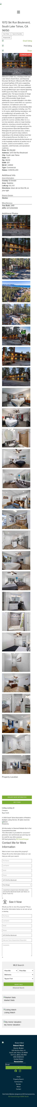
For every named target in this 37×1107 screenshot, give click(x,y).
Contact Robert (18, 1059)
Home (18, 1077)
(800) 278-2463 (22, 1055)
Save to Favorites (17, 34)
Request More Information (17, 797)
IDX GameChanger (22, 839)
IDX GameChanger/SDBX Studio (18, 1096)
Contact (18, 1089)
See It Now (16, 802)
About (18, 1087)
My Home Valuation (12, 1025)
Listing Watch (9, 1012)
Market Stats (9, 1000)
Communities (18, 1082)
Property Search (18, 1079)
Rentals (18, 1084)
